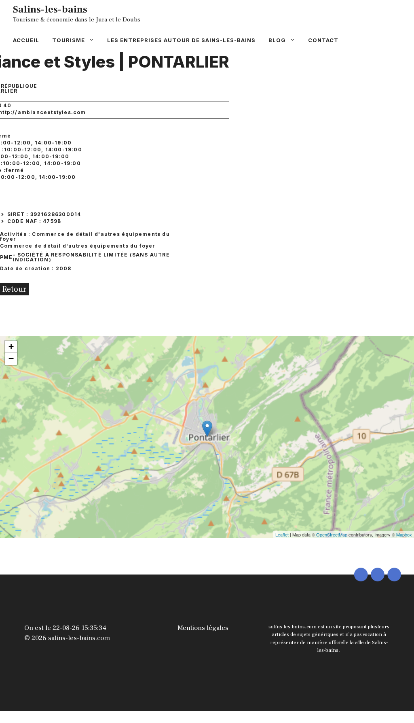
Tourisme (68, 40)
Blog (277, 40)
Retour (14, 289)
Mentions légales (202, 627)
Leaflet (282, 534)
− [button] (11, 359)
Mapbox (404, 534)
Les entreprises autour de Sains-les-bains (181, 40)
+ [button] (11, 346)
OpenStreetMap (331, 534)
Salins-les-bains (50, 9)
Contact (323, 40)
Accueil (26, 40)
